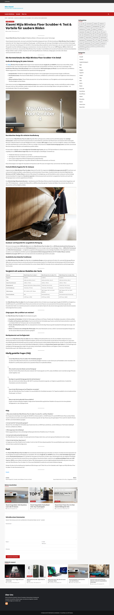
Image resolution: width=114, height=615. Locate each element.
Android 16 (88, 26)
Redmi (100, 34)
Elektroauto (82, 29)
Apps (80, 64)
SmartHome (11, 21)
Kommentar (9, 523)
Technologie (87, 43)
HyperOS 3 (100, 29)
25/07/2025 (15, 31)
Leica (99, 32)
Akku (83, 23)
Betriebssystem (96, 26)
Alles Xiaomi (9, 7)
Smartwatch (82, 40)
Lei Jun (103, 32)
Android (96, 23)
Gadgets (81, 70)
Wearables (81, 45)
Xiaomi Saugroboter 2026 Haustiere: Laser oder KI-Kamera (16, 506)
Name (7, 541)
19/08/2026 (37, 582)
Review (105, 34)
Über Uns (24, 14)
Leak (95, 32)
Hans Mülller (9, 31)
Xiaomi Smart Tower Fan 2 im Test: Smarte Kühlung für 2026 (65, 506)
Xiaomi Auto (82, 48)
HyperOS (94, 29)
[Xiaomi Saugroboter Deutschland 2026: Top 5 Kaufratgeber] (41, 495)
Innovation (81, 32)
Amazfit (81, 56)
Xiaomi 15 (93, 45)
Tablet (99, 40)
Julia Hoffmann (51, 582)
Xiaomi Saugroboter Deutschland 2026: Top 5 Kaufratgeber (39, 506)
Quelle (7, 472)
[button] (108, 14)
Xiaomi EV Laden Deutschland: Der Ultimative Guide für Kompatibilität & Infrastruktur (98, 581)
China (102, 26)
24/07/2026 (40, 508)
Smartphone (95, 37)
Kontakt (18, 14)
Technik (81, 43)
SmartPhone (82, 93)
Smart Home (88, 37)
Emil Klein (8, 508)
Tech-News (105, 40)
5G (79, 23)
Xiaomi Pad (82, 107)
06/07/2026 (65, 508)
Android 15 (81, 26)
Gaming (88, 29)
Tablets (81, 96)
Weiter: (64, 478)
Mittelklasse (86, 34)
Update (97, 43)
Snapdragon (89, 40)
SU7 (95, 40)
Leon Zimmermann (59, 508)
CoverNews (63, 612)
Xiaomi (87, 45)
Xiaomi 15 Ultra (100, 45)
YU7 (87, 48)
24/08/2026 (15, 582)
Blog (80, 67)
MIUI (92, 34)
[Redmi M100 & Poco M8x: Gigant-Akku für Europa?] (36, 571)
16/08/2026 (57, 582)
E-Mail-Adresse (44, 542)
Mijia (7, 21)
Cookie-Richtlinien (9, 14)
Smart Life (81, 88)
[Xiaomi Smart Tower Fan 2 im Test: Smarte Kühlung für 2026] (65, 495)
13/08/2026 (13, 508)
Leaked (81, 75)
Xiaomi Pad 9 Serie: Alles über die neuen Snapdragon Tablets (57, 580)
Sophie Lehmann (31, 582)
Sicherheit (81, 37)
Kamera (88, 32)
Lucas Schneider (34, 508)
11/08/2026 (100, 584)
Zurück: (19, 478)
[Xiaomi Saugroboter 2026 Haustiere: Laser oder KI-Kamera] (16, 495)
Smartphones (103, 37)
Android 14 (101, 23)
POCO (96, 34)
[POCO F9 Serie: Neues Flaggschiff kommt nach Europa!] (15, 571)
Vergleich (103, 43)
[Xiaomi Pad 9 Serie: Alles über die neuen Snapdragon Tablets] (57, 571)
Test (93, 43)
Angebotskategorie (83, 62)
